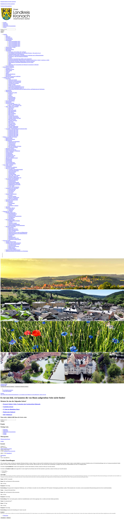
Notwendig (4, 471)
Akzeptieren (3, 517)
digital (9, 453)
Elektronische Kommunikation (9, 431)
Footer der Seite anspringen (6, 6)
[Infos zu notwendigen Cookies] (7, 471)
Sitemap (4, 433)
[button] (5, 34)
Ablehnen (8, 517)
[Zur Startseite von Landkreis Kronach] (15, 20)
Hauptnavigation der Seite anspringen (8, 1)
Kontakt (4, 434)
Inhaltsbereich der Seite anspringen (8, 3)
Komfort (4, 472)
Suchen (2, 29)
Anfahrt (2, 441)
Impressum (5, 429)
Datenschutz (5, 430)
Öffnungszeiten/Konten (5, 439)
